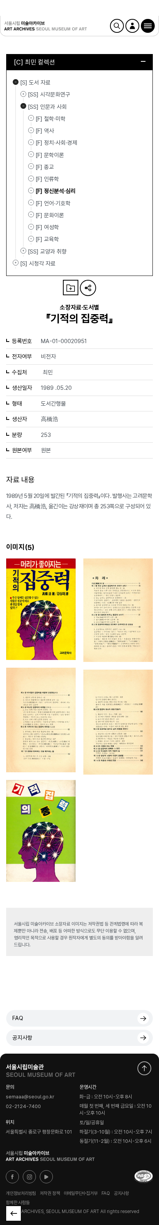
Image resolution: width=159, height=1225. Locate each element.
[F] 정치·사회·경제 (56, 142)
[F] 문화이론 (50, 215)
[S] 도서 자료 (15, 82)
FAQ (17, 1018)
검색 (117, 26)
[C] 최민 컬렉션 (34, 62)
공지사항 (22, 1037)
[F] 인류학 (47, 179)
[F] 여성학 (47, 227)
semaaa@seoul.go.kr (30, 1097)
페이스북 (12, 1177)
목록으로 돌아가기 (13, 1213)
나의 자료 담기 (70, 287)
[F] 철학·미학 (51, 118)
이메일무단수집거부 (81, 1193)
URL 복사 (88, 288)
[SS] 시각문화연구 (23, 94)
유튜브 (46, 1177)
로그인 (132, 26)
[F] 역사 (45, 130)
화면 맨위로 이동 (144, 1068)
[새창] (143, 1176)
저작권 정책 (50, 1193)
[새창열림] (40, 1069)
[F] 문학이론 (50, 154)
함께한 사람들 (17, 1202)
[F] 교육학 (47, 239)
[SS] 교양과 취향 (23, 251)
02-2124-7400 (23, 1106)
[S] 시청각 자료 (15, 263)
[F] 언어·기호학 (53, 203)
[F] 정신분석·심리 (56, 191)
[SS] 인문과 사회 (23, 106)
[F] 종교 (45, 167)
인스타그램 (29, 1177)
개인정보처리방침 (21, 1193)
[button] (148, 26)
